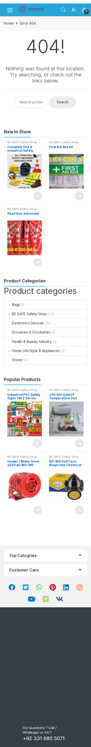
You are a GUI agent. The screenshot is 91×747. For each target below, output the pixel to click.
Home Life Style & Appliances (36, 350)
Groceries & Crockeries (31, 332)
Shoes (17, 360)
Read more (37, 196)
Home (8, 23)
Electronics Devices (28, 323)
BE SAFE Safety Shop (22, 142)
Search (63, 10)
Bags (16, 304)
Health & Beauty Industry (32, 341)
